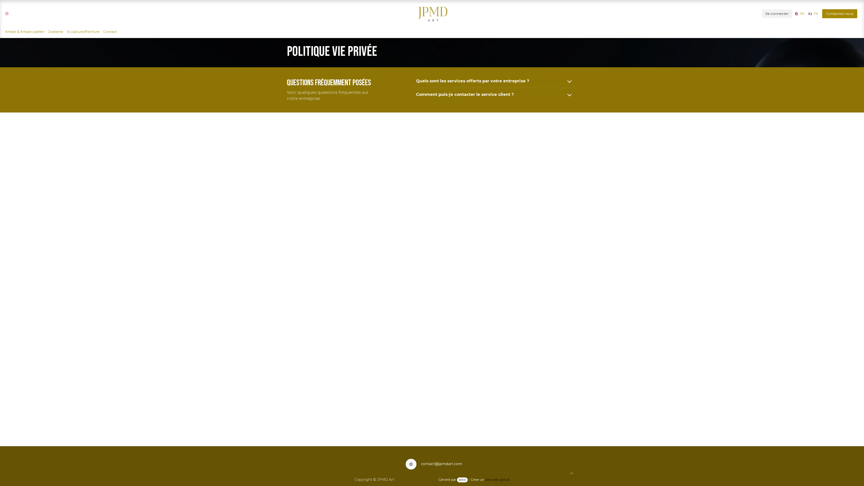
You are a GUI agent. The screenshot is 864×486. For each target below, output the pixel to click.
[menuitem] (798, 14)
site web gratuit (497, 480)
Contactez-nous (839, 13)
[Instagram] (6, 13)
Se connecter (777, 13)
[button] (571, 473)
